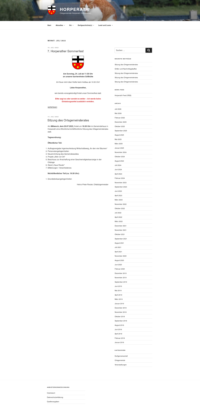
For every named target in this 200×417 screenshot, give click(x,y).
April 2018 (118, 334)
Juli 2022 (118, 213)
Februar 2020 (120, 269)
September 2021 (121, 239)
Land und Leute (104, 25)
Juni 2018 (118, 329)
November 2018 (121, 312)
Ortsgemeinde (120, 360)
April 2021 (118, 251)
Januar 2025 (119, 148)
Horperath (74, 9)
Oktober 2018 (120, 316)
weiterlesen (52, 107)
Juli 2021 (118, 247)
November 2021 (121, 230)
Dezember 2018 (121, 308)
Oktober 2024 (120, 156)
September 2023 (121, 187)
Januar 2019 (119, 303)
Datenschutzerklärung (55, 397)
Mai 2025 (118, 139)
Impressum (51, 393)
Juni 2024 (118, 169)
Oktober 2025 (120, 126)
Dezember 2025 (121, 122)
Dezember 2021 (121, 226)
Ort (70, 25)
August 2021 (119, 243)
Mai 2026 (118, 113)
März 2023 (119, 200)
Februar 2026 (120, 118)
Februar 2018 (120, 338)
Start (49, 25)
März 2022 (119, 221)
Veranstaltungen (121, 364)
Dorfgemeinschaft (121, 356)
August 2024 (119, 161)
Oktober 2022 (120, 208)
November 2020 (121, 256)
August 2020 (119, 260)
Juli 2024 (118, 165)
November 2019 (121, 277)
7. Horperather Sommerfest (65, 51)
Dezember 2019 (121, 273)
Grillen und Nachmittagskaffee (126, 69)
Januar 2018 (119, 342)
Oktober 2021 (120, 234)
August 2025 (119, 135)
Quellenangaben (53, 401)
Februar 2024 (120, 178)
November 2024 (121, 152)
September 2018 (121, 321)
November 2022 (121, 204)
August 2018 (119, 325)
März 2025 (119, 143)
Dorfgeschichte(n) (85, 25)
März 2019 (119, 299)
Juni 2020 (118, 264)
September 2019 (121, 282)
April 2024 (118, 174)
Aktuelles (59, 25)
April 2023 (118, 195)
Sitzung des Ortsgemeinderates (68, 120)
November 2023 (121, 182)
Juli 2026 (118, 109)
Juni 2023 (118, 191)
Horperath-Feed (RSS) (123, 95)
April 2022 (118, 217)
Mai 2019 (118, 290)
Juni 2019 (118, 286)
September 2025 (121, 130)
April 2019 (118, 295)
